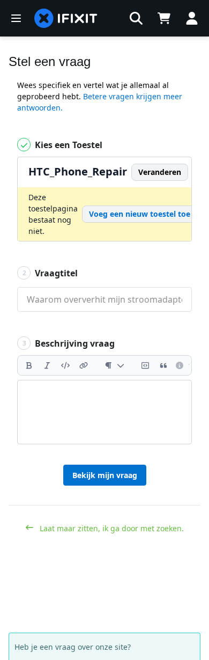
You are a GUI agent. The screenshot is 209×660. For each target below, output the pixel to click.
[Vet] (29, 365)
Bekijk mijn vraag (104, 475)
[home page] (66, 18)
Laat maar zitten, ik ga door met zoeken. (111, 528)
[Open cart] (164, 18)
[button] (136, 18)
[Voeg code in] (65, 365)
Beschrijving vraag (69, 343)
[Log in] (192, 18)
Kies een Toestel (67, 145)
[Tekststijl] (114, 365)
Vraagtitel (50, 273)
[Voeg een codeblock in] (145, 365)
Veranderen (159, 172)
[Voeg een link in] (83, 365)
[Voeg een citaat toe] (163, 365)
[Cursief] (47, 365)
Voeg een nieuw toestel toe (139, 214)
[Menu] (16, 18)
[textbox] (104, 412)
